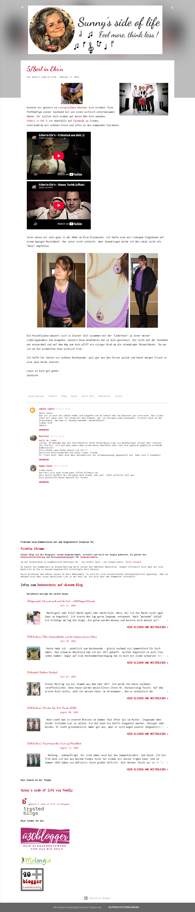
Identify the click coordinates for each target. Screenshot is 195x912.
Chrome (39, 548)
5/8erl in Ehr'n (37, 120)
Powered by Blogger (99, 898)
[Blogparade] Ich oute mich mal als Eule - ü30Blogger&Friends (61, 601)
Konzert (53, 396)
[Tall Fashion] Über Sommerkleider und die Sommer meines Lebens (62, 636)
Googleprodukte (89, 557)
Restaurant (105, 396)
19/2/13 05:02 (60, 466)
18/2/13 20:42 (57, 436)
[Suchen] (172, 8)
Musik (74, 396)
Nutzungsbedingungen (62, 557)
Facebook (79, 120)
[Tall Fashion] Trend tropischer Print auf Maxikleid (54, 743)
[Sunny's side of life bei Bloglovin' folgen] (24, 804)
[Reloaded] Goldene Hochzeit (42, 672)
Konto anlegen (133, 562)
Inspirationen (36, 396)
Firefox (26, 548)
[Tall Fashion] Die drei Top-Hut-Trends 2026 (51, 707)
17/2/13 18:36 (63, 409)
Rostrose (44, 436)
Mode (64, 396)
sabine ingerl (47, 409)
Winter (119, 396)
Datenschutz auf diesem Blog (60, 585)
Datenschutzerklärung (33, 557)
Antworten (44, 430)
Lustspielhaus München (72, 107)
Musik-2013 (88, 396)
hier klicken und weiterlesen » (147, 627)
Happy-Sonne (45, 466)
